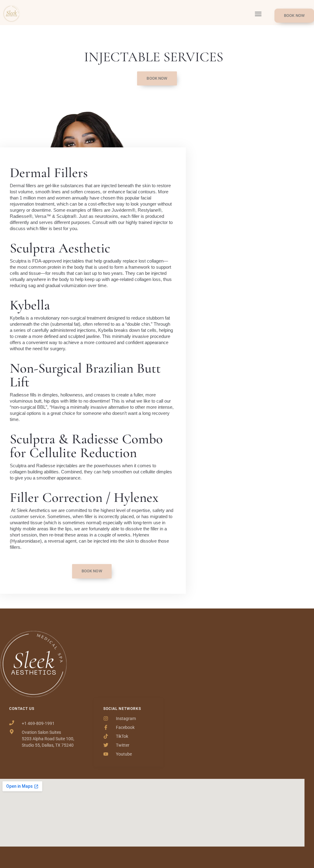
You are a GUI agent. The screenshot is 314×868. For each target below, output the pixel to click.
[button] (258, 13)
